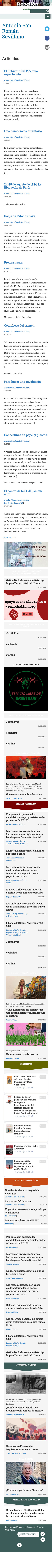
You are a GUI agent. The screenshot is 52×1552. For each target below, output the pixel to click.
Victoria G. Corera (12, 841)
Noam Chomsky (26, 1459)
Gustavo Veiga (11, 1020)
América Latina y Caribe (16, 844)
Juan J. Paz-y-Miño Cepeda (16, 1453)
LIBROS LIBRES (26, 1064)
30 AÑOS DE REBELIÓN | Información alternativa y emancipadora (26, 572)
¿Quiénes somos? (28, 1534)
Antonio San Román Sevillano (16, 80)
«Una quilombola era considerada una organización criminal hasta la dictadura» (25, 1012)
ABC (21, 503)
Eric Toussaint (10, 1216)
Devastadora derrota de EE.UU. (22, 1220)
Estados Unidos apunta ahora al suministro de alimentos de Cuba (24, 891)
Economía (10, 860)
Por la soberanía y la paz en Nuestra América (26, 625)
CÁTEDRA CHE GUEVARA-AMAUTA (26, 1500)
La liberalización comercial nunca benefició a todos (25, 852)
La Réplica (26, 1230)
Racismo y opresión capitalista (26, 973)
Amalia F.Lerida (10, 500)
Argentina (24, 932)
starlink (10, 654)
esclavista (11, 644)
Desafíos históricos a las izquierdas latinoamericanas (22, 1447)
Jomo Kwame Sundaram (15, 858)
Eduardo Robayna (12, 880)
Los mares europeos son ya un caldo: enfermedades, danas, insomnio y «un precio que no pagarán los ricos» (23, 871)
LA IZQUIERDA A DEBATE (26, 1365)
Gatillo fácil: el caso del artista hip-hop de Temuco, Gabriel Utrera (25, 582)
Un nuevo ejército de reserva (22, 1054)
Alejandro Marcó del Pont (14, 1197)
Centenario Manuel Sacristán (26, 753)
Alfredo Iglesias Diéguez (15, 1415)
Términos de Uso (22, 1529)
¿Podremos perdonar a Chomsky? (24, 1490)
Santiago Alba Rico (13, 1494)
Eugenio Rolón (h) (12, 930)
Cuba (20, 897)
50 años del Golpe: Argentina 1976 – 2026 (26, 924)
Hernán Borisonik (12, 1058)
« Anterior (6, 537)
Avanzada (26, 9)
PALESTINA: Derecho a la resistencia (26, 715)
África (22, 841)
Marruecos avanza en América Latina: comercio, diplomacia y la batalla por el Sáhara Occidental (24, 834)
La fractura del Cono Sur (18, 1201)
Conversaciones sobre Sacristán (24, 794)
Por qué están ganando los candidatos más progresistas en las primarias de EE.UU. (25, 817)
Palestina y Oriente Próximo (16, 914)
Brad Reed (9, 1224)
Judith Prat (12, 633)
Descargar (42, 1077)
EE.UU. (21, 824)
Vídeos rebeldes (13, 935)
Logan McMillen (12, 897)
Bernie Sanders (12, 824)
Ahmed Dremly (11, 914)
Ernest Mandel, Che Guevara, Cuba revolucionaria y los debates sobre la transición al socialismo (25, 1513)
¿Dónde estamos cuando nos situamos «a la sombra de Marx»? (24, 1409)
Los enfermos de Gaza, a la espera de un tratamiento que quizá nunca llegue (25, 906)
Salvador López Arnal (14, 798)
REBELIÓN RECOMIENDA (26, 804)
